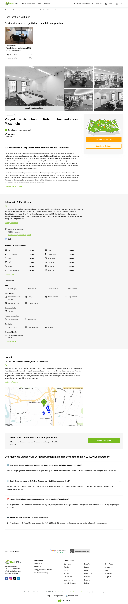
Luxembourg (68, 580)
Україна (87, 580)
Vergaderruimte (21, 9)
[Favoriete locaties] (122, 3)
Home (6, 9)
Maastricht (38, 9)
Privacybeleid (62, 592)
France (86, 567)
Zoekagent (38, 563)
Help (39, 3)
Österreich (88, 573)
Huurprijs (99, 3)
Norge (66, 570)
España (87, 564)
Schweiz (87, 577)
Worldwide (108, 573)
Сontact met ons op (41, 573)
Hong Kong (108, 564)
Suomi (66, 573)
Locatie (13, 9)
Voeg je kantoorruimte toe (84, 3)
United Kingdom (70, 583)
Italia (86, 570)
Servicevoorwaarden (76, 592)
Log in (110, 3)
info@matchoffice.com (12, 571)
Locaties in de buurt (103, 146)
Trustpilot (8, 541)
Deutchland (68, 577)
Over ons (47, 3)
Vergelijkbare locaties (104, 139)
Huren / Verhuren (27, 3)
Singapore (108, 567)
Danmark (67, 564)
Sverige (67, 567)
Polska (86, 583)
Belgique (107, 577)
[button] (27, 30)
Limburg (30, 9)
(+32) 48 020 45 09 (11, 573)
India (106, 570)
